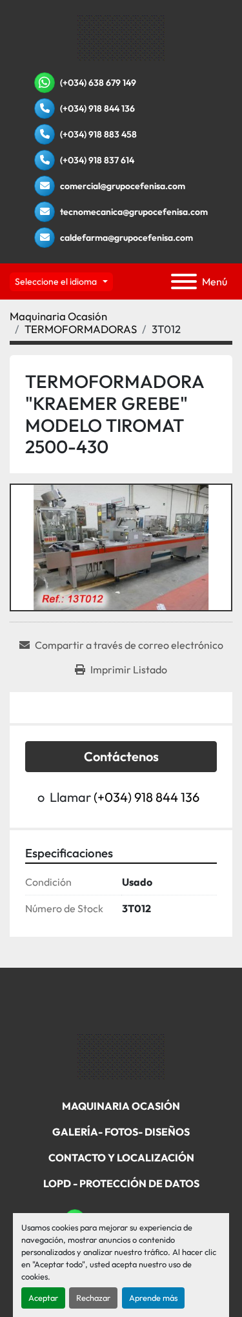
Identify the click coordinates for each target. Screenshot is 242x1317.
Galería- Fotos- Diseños (121, 1131)
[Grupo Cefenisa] (121, 1056)
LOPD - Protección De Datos (121, 1183)
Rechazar (93, 1297)
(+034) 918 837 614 (97, 160)
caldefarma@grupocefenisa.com (126, 237)
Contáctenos (121, 756)
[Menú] (184, 281)
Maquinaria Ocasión (121, 1105)
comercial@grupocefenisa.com (122, 186)
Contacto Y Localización (121, 1157)
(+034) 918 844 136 (97, 108)
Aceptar (43, 1297)
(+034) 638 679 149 (98, 82)
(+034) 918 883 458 (98, 134)
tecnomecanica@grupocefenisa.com (134, 212)
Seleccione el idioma (56, 281)
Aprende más (153, 1297)
